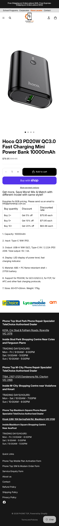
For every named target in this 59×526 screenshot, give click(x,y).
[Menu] (3, 17)
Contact (6, 481)
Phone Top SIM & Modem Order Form (20, 466)
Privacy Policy (9, 497)
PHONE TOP (24, 513)
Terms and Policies (29, 520)
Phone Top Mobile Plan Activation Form (21, 461)
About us (6, 476)
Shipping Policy (10, 492)
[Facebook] (4, 502)
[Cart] (55, 18)
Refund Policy (9, 487)
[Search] (10, 18)
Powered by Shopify (38, 513)
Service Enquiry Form (12, 471)
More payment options (29, 188)
